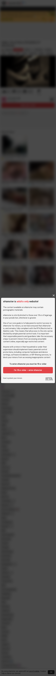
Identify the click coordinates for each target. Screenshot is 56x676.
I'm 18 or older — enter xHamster (28, 370)
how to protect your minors (12, 378)
